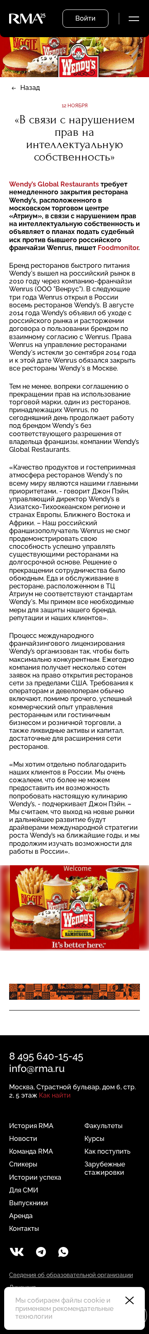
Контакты (24, 1228)
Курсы (94, 1139)
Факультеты (103, 1126)
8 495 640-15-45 (46, 1056)
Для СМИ (23, 1190)
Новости (23, 1139)
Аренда (21, 1216)
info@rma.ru (37, 1068)
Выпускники (28, 1203)
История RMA (31, 1126)
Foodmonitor (118, 248)
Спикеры (23, 1164)
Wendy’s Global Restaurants (55, 184)
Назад (30, 88)
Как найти (55, 1095)
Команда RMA (31, 1151)
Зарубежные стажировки (104, 1168)
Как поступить (107, 1151)
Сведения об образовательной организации (71, 1275)
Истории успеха (35, 1177)
